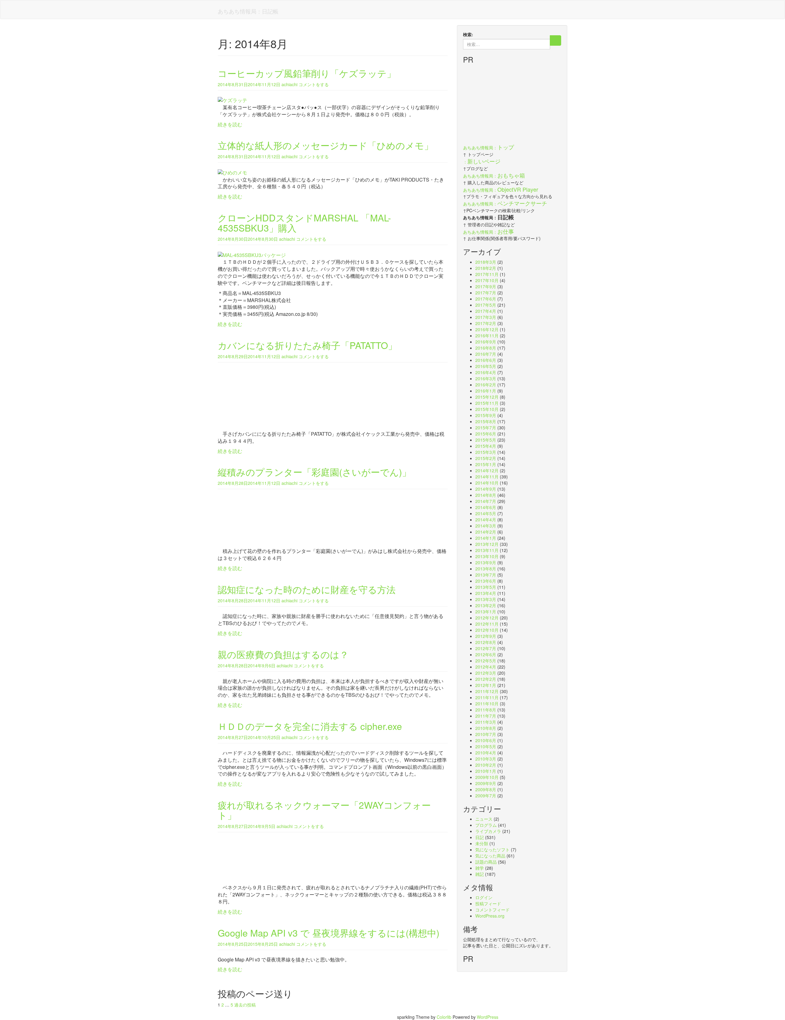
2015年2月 (485, 458)
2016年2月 (485, 385)
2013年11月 (487, 550)
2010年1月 (485, 771)
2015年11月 (487, 403)
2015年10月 (487, 409)
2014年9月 (485, 489)
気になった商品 (490, 856)
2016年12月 (487, 329)
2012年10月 (487, 630)
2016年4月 (485, 372)
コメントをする (314, 84)
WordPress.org (489, 916)
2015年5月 (485, 440)
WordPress (487, 1017)
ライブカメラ (488, 831)
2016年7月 (485, 354)
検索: (468, 34)
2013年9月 (485, 562)
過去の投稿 (245, 1005)
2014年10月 (487, 483)
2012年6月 (485, 654)
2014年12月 (487, 470)
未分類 (481, 843)
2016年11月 (487, 335)
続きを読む (230, 124)
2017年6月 (485, 299)
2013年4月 (485, 593)
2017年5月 (485, 305)
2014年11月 (487, 477)
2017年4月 (485, 311)
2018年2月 (485, 268)
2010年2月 (485, 765)
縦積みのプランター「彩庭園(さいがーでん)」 (314, 471)
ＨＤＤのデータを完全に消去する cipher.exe (310, 726)
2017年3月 (485, 317)
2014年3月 (485, 526)
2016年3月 (485, 378)
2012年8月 (485, 642)
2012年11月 (487, 624)
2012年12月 (487, 618)
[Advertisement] (512, 105)
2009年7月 (485, 795)
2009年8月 (485, 789)
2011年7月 (485, 716)
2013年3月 (485, 599)
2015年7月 (485, 427)
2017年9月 (485, 286)
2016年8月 (485, 348)
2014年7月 (485, 501)
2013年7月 (485, 575)
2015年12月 (487, 397)
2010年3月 (485, 759)
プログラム (486, 825)
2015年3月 (485, 452)
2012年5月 (485, 661)
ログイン (483, 897)
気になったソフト (492, 849)
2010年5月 (485, 746)
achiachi (289, 84)
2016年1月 (485, 391)
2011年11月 (487, 697)
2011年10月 (487, 703)
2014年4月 (485, 519)
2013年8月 (485, 569)
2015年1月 (485, 464)
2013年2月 (485, 605)
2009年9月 (485, 783)
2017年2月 (485, 323)
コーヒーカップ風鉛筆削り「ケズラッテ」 (307, 73)
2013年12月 (487, 544)
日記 (479, 837)
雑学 (479, 868)
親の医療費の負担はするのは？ (283, 654)
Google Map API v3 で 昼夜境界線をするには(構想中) (328, 932)
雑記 (479, 874)
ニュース (483, 819)
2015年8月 (485, 421)
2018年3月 (485, 262)
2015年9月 (485, 415)
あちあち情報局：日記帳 (248, 11)
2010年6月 (485, 740)
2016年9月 (485, 342)
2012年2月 (485, 679)
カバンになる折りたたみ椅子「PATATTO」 (307, 345)
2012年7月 (485, 648)
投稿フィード (488, 903)
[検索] (555, 40)
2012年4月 (485, 667)
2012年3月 (485, 673)
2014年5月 (485, 513)
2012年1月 (485, 685)
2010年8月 (485, 728)
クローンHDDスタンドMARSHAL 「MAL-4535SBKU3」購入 (304, 222)
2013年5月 (485, 587)
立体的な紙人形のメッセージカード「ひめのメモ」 (325, 145)
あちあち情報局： (488, 147)
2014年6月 (485, 507)
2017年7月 (485, 293)
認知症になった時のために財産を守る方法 (307, 589)
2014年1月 (485, 538)
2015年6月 (485, 434)
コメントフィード (492, 910)
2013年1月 (485, 611)
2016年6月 (485, 360)
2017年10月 (487, 280)
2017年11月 (487, 274)
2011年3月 (485, 722)
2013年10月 (487, 556)
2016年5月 (485, 366)
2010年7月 (485, 734)
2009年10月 (487, 777)
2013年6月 (485, 581)
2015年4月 (485, 446)
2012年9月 (485, 636)
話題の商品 (486, 862)
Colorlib (444, 1017)
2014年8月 (485, 495)
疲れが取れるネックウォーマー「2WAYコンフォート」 (324, 810)
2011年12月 (487, 691)
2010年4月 (485, 753)
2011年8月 (485, 710)
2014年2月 (485, 532)
